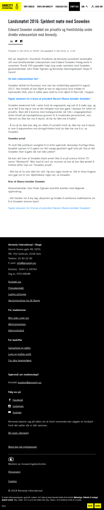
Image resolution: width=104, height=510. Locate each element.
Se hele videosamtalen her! (23, 78)
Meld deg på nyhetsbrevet (22, 446)
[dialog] (52, 502)
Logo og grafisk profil (19, 354)
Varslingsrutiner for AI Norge (24, 300)
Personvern (14, 471)
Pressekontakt (16, 287)
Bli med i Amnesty (18, 432)
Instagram (18, 406)
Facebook (18, 399)
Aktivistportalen (17, 324)
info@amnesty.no (26, 262)
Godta (97, 505)
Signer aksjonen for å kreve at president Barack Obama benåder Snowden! (49, 98)
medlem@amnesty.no (29, 382)
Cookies (12, 481)
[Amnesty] (10, 6)
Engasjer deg (61, 6)
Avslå (90, 505)
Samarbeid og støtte (19, 347)
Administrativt (16, 330)
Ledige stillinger (17, 294)
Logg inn (99, 6)
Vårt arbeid (29, 6)
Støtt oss (74, 6)
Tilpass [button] (4, 506)
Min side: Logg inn (18, 317)
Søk (83, 6)
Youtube (17, 412)
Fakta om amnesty (45, 6)
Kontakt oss (14, 281)
